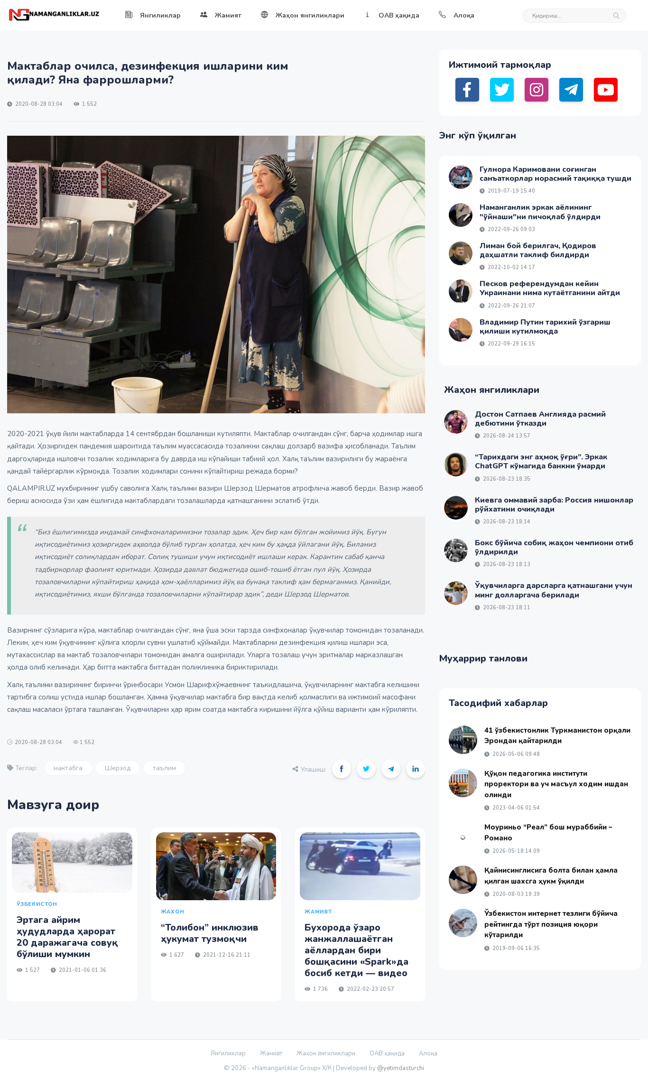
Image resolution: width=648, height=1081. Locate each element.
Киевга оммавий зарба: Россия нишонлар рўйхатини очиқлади (554, 504)
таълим (164, 768)
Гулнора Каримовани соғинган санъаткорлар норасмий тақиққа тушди (555, 174)
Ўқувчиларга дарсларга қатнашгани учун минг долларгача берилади (553, 590)
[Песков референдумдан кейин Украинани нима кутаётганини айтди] (460, 291)
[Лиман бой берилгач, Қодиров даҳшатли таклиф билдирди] (460, 253)
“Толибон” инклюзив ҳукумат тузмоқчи (210, 933)
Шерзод (117, 768)
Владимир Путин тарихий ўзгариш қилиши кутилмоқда (545, 326)
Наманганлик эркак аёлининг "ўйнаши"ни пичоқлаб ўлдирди (540, 212)
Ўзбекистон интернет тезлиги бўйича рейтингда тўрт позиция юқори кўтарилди (551, 924)
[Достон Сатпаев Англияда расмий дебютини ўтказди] (456, 422)
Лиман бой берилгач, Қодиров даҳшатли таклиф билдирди (538, 250)
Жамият (228, 15)
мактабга (68, 768)
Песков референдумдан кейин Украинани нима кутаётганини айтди (550, 288)
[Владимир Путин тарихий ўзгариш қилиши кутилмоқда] (460, 330)
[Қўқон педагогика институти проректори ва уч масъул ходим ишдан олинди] (463, 783)
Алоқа (464, 15)
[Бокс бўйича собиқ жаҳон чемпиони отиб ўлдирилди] (456, 550)
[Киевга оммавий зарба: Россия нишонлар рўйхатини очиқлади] (456, 508)
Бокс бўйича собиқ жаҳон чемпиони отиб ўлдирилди (554, 547)
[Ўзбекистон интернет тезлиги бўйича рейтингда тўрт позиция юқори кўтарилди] (463, 923)
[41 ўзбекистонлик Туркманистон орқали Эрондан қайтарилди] (463, 740)
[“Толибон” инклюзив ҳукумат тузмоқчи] (216, 866)
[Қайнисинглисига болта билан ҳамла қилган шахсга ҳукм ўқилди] (463, 880)
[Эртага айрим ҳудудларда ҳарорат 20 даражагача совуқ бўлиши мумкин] (72, 862)
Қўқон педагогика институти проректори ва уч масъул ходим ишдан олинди (556, 784)
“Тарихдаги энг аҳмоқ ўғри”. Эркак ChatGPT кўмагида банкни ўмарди (541, 461)
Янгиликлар (160, 15)
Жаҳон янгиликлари (310, 15)
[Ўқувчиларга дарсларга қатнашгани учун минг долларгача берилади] (456, 593)
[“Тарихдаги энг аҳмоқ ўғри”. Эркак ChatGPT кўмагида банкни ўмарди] (456, 464)
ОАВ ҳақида (399, 15)
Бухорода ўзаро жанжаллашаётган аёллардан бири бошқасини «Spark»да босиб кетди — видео (356, 950)
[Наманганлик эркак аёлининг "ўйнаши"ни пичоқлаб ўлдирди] (460, 215)
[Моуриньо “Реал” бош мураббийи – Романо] (463, 836)
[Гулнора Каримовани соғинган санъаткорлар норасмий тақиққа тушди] (460, 177)
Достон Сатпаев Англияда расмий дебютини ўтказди (540, 419)
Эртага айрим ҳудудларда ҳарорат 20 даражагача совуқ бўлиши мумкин (67, 936)
